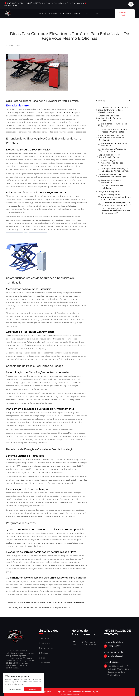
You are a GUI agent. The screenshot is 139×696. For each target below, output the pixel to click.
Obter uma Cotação (123, 13)
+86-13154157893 (115, 646)
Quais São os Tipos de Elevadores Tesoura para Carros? (43, 608)
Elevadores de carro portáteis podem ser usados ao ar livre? (116, 204)
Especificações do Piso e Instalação (113, 186)
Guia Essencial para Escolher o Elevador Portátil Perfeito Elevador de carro (113, 110)
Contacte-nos (78, 13)
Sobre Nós (67, 13)
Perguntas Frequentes (109, 191)
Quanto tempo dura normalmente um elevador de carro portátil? (116, 197)
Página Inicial (44, 13)
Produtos (55, 13)
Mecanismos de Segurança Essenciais (114, 144)
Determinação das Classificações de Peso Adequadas (112, 162)
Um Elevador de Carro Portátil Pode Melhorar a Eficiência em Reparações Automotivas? (59, 603)
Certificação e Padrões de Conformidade (113, 150)
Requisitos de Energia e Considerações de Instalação (112, 175)
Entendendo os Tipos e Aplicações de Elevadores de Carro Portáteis (112, 118)
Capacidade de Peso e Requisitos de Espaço (109, 156)
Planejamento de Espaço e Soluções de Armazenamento (116, 169)
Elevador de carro (17, 105)
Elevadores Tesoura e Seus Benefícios (114, 125)
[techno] (15, 636)
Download (98, 13)
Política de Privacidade (69, 695)
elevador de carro (67, 112)
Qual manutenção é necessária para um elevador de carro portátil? (116, 210)
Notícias (89, 13)
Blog (43, 658)
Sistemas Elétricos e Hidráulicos (111, 181)
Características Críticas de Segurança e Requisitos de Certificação (111, 137)
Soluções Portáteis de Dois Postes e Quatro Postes (114, 130)
